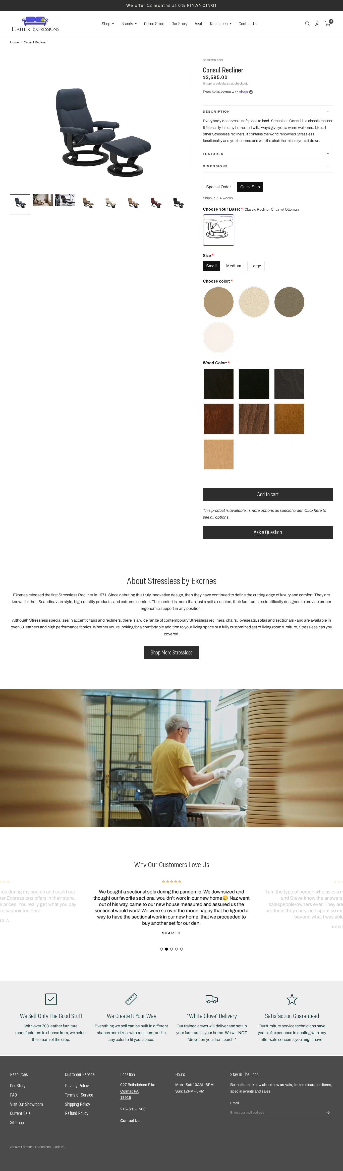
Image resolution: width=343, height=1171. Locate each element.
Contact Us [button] (130, 1121)
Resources (219, 24)
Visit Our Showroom (26, 1104)
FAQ (13, 1095)
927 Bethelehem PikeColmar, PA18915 (137, 1091)
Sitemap (17, 1122)
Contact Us (248, 24)
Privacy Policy (77, 1086)
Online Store (154, 24)
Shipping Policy (77, 1104)
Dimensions (215, 166)
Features (213, 154)
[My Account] (317, 24)
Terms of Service (79, 1095)
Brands (127, 24)
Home (14, 42)
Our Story (179, 24)
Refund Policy (76, 1113)
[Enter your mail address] (328, 1112)
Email (234, 1103)
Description (216, 111)
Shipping (209, 83)
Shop (106, 24)
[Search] (307, 24)
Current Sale (20, 1113)
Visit (198, 24)
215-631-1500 (133, 1109)
